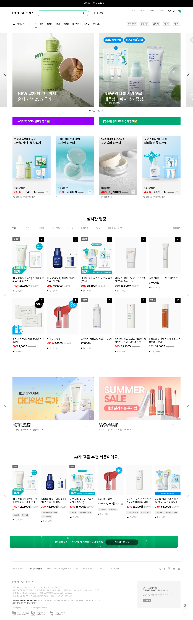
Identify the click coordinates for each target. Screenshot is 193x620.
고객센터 (151, 11)
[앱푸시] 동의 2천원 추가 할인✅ (120, 121)
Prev (5, 74)
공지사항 (102, 569)
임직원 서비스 (116, 569)
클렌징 (70, 228)
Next (188, 74)
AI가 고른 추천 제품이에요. (96, 457)
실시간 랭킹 (96, 219)
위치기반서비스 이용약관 (85, 569)
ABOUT (161, 11)
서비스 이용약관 (18, 569)
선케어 (42, 228)
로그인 (133, 11)
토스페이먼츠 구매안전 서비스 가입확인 (24, 603)
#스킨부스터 (46, 517)
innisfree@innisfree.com (29, 593)
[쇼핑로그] (185, 605)
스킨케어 (27, 228)
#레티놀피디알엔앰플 (49, 513)
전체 (14, 228)
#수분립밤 (102, 509)
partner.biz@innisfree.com (64, 593)
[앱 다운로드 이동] (179, 568)
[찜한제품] (169, 10)
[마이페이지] (174, 10)
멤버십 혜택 (144, 24)
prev (5, 168)
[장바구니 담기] (47, 192)
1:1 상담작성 (147, 600)
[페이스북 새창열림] (164, 568)
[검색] (84, 13)
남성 (98, 228)
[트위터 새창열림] (160, 568)
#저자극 (16, 515)
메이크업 (84, 228)
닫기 (111, 3)
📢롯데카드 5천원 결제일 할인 (95, 3)
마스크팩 (56, 228)
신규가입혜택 (132, 24)
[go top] (185, 612)
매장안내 (166, 24)
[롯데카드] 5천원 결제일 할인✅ (33, 121)
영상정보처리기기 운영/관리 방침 (59, 569)
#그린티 (25, 515)
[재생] (102, 111)
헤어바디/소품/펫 (115, 228)
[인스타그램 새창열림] (169, 568)
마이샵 (176, 24)
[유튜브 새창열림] (174, 568)
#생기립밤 (112, 509)
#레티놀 (73, 513)
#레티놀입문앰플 (85, 513)
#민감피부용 (145, 513)
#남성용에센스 (132, 513)
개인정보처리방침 (35, 569)
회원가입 (142, 11)
